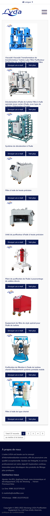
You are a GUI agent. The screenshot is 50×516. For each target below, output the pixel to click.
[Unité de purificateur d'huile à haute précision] (25, 216)
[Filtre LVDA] (12, 12)
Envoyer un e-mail (15, 65)
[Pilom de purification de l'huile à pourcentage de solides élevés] (25, 260)
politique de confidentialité (13, 512)
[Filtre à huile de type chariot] (25, 393)
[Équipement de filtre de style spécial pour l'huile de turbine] (25, 305)
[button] (43, 11)
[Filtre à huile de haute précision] (25, 172)
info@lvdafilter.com (16, 493)
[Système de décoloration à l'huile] (25, 128)
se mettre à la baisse (14, 437)
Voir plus (32, 65)
